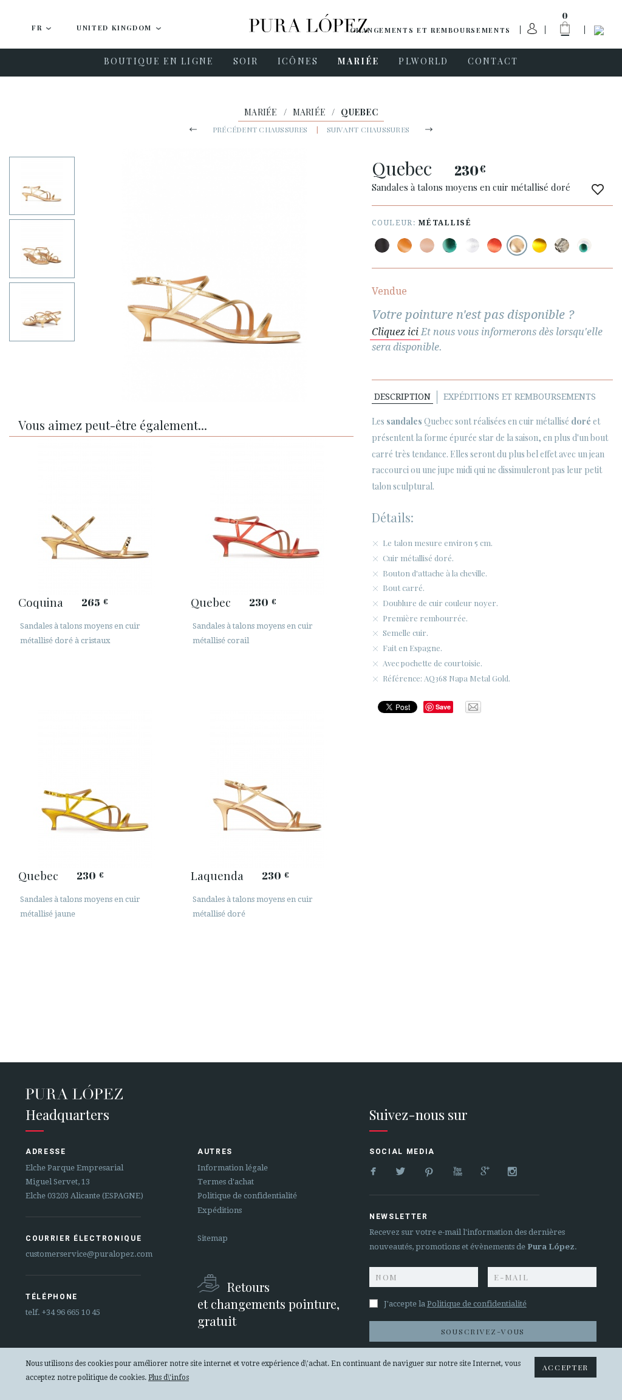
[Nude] (427, 245)
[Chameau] (404, 245)
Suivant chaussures (368, 129)
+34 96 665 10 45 (71, 1312)
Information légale (232, 1167)
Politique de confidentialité (247, 1195)
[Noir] (382, 245)
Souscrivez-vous (483, 1331)
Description (402, 396)
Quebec (211, 602)
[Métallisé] (449, 245)
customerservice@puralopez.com (89, 1253)
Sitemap (212, 1238)
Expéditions (219, 1210)
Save (443, 706)
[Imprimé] (562, 245)
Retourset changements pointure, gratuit (268, 1304)
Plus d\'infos (168, 1377)
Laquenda (217, 875)
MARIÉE (261, 112)
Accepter (565, 1367)
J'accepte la (455, 1303)
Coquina (40, 602)
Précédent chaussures (260, 129)
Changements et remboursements (430, 30)
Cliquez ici (395, 332)
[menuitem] (158, 63)
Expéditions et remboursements (519, 396)
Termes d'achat (225, 1181)
